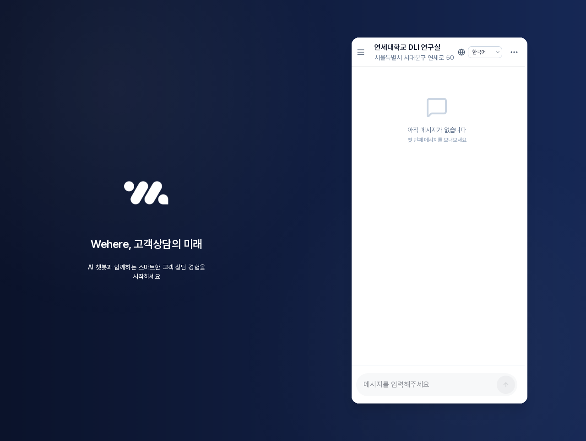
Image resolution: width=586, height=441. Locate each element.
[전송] (506, 385)
